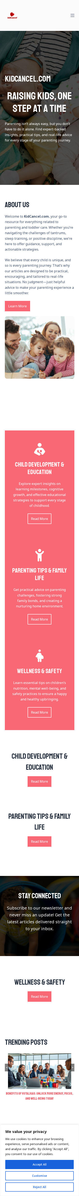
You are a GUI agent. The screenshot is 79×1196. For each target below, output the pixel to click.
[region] (39, 1160)
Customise (39, 1176)
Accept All (40, 1164)
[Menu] (72, 15)
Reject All (39, 1187)
